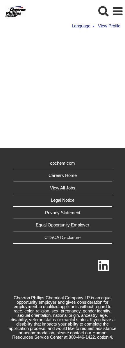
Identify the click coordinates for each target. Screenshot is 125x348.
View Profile (109, 25)
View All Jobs (62, 187)
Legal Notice (62, 200)
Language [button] (82, 25)
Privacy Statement (62, 212)
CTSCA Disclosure (62, 237)
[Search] (103, 11)
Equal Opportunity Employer (62, 224)
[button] (117, 11)
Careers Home (63, 175)
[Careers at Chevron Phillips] (13, 11)
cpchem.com (62, 163)
